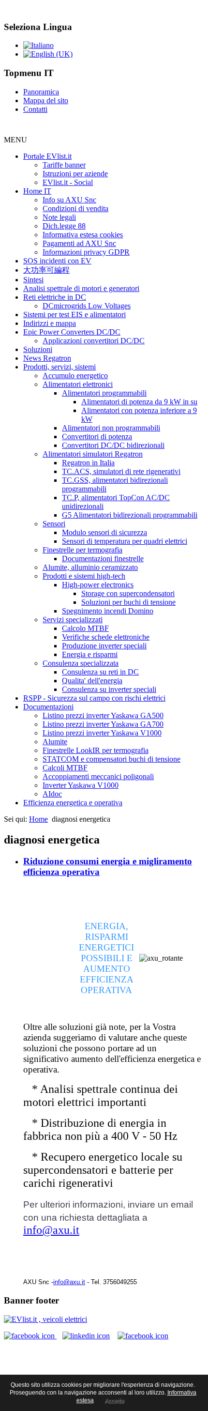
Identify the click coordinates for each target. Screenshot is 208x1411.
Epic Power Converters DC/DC (71, 332)
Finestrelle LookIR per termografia (96, 750)
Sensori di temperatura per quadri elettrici (124, 541)
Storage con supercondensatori (128, 593)
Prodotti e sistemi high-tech (84, 576)
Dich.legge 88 (64, 226)
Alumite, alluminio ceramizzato (90, 567)
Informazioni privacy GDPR (86, 252)
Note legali (59, 217)
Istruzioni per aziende (75, 173)
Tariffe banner (64, 165)
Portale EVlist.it (47, 156)
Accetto (114, 1400)
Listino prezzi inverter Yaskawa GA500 (103, 715)
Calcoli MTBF (65, 768)
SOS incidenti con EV (57, 261)
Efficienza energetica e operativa (72, 802)
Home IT (37, 191)
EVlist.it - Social (68, 182)
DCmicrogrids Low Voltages (87, 306)
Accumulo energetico (75, 375)
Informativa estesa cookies (83, 234)
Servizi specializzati (73, 619)
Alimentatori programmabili (104, 393)
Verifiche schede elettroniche (105, 637)
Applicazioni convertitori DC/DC (94, 341)
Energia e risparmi (90, 654)
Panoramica (41, 92)
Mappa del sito (45, 100)
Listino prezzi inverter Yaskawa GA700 (103, 724)
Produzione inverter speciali (104, 646)
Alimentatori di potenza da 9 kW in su (139, 402)
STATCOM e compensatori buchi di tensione (111, 759)
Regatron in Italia (88, 463)
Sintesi (33, 280)
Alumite (55, 741)
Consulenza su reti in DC (100, 672)
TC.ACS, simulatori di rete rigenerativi (121, 471)
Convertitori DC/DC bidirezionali (113, 445)
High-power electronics (98, 585)
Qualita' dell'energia (92, 680)
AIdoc (52, 794)
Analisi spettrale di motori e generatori (81, 288)
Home (38, 819)
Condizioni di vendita (75, 208)
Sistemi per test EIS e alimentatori (74, 314)
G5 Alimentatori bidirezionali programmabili (129, 515)
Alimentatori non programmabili (111, 428)
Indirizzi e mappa (49, 323)
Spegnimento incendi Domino (107, 611)
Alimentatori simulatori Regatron (93, 454)
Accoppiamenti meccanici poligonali (98, 776)
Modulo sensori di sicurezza (104, 532)
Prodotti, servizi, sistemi (59, 367)
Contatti (35, 109)
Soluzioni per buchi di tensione (128, 602)
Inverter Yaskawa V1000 (81, 785)
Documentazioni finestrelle (103, 558)
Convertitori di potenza (97, 436)
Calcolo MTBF (85, 628)
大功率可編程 (46, 270)
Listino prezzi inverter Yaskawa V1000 (102, 733)
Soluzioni (37, 349)
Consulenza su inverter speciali (109, 689)
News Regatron (47, 358)
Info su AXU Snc (69, 200)
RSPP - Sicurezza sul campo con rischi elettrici (94, 698)
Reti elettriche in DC (54, 297)
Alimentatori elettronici (78, 384)
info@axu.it (51, 1230)
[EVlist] (45, 1319)
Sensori (54, 524)
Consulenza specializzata (81, 663)
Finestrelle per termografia (82, 550)
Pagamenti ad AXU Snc (79, 243)
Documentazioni (48, 707)
